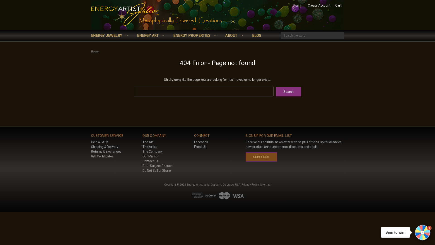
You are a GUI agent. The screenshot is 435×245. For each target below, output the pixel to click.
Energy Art (148, 35)
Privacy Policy (250, 184)
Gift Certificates (102, 156)
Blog (256, 35)
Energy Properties (192, 35)
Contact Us (150, 161)
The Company (153, 151)
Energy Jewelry (107, 35)
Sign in (297, 5)
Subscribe (261, 157)
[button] (422, 232)
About (231, 35)
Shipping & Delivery (104, 147)
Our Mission (151, 156)
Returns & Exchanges (106, 151)
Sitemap (265, 184)
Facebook (201, 142)
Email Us (200, 147)
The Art (148, 142)
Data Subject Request (158, 166)
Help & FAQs (99, 142)
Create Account (319, 5)
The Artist (150, 147)
